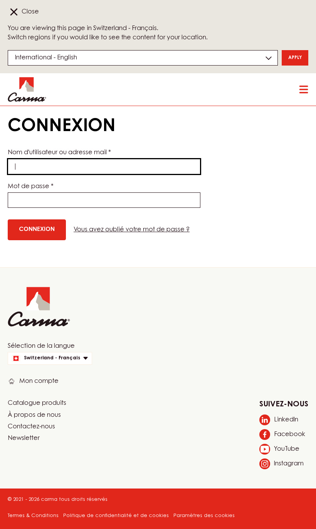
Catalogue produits (37, 403)
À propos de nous (34, 415)
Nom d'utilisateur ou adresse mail (59, 153)
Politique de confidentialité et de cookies (116, 515)
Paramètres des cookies (204, 515)
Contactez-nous (31, 427)
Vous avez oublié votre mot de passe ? (132, 230)
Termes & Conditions (33, 515)
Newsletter (24, 438)
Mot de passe (31, 187)
